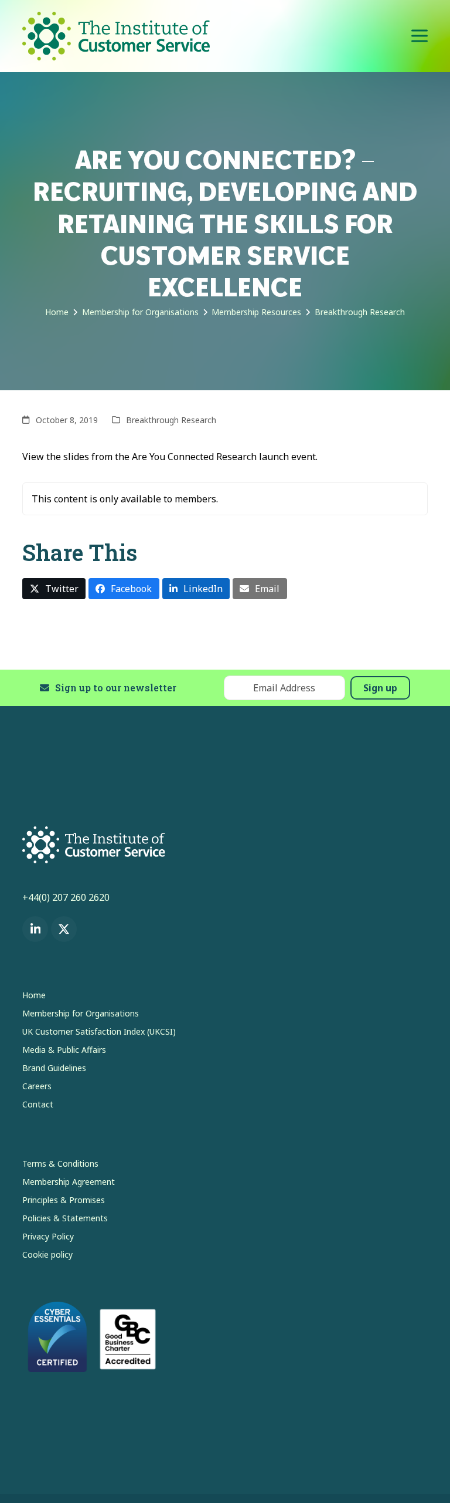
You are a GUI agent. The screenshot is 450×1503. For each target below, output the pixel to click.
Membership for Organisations (80, 1013)
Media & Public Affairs (64, 1049)
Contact (37, 1104)
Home (34, 995)
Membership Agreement (68, 1181)
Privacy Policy (48, 1236)
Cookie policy (47, 1254)
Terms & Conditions (60, 1163)
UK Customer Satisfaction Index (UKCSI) (99, 1031)
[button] (419, 36)
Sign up (380, 687)
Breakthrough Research (171, 419)
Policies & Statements (65, 1218)
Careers (37, 1086)
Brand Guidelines (54, 1067)
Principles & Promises (63, 1199)
